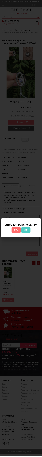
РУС (16, 230)
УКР (26, 230)
